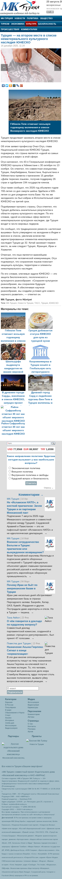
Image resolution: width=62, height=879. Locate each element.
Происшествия (10, 29)
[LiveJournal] (18, 85)
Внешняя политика (22, 471)
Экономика (17, 24)
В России (9, 705)
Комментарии (29, 29)
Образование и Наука (14, 713)
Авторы (31, 717)
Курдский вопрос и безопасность (30, 478)
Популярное (10, 707)
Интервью (9, 720)
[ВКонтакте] (3, 85)
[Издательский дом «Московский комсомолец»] (13, 747)
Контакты (32, 726)
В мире (8, 710)
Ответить (31, 483)
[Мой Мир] (14, 85)
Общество (46, 18)
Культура (31, 24)
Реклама (31, 729)
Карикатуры (33, 707)
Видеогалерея (11, 728)
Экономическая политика (26, 468)
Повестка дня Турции (19, 643)
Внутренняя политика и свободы (30, 475)
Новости (20, 18)
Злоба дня (9, 723)
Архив (30, 731)
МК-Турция (7, 18)
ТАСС (37, 303)
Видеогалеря (33, 705)
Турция (44, 303)
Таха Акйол (13, 617)
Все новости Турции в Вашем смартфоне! (22, 766)
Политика (32, 18)
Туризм (5, 24)
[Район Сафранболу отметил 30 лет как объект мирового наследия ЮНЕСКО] (14, 407)
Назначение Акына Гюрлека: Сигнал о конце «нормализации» (25, 650)
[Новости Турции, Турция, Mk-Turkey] (36, 740)
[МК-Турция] (21, 7)
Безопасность (47, 24)
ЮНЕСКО (53, 303)
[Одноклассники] (10, 85)
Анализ (8, 718)
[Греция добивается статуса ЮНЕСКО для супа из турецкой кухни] (41, 314)
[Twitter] (7, 85)
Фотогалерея (10, 725)
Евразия (8, 702)
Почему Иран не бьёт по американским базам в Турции (22, 588)
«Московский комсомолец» (15, 775)
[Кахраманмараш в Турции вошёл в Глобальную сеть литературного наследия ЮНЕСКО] (41, 345)
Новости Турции (25, 303)
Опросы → (48, 488)
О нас (30, 724)
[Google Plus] (21, 85)
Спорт (8, 715)
